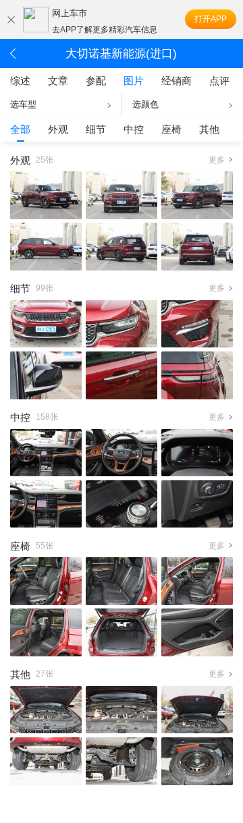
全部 (20, 129)
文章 (58, 80)
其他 (209, 129)
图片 (134, 80)
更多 (217, 160)
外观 (58, 129)
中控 (134, 129)
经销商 (176, 80)
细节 (96, 129)
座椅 (171, 129)
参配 (96, 80)
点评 (219, 80)
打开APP (210, 19)
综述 (20, 80)
